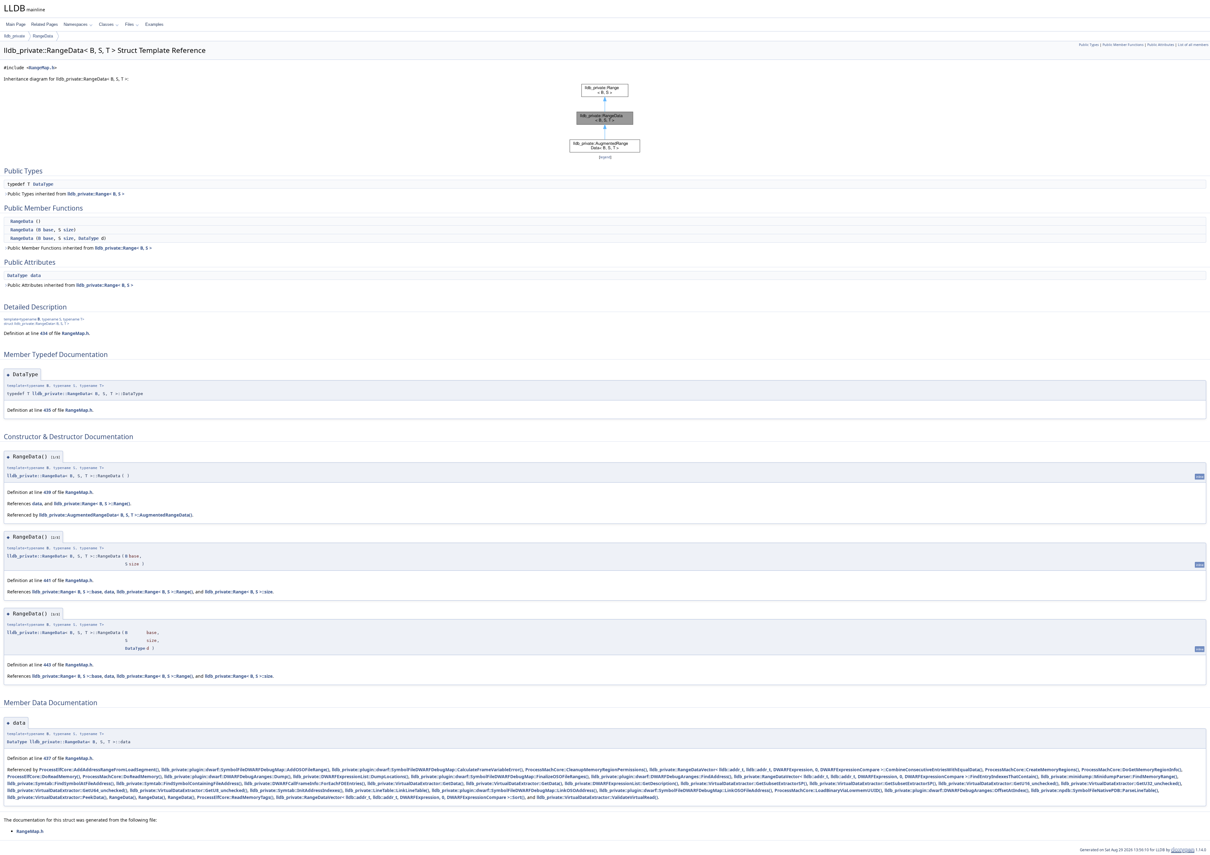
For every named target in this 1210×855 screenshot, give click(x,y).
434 (44, 333)
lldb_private (14, 36)
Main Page (16, 24)
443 (47, 665)
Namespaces (76, 24)
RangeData (43, 36)
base (48, 229)
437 (47, 758)
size (68, 229)
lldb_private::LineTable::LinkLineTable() (387, 790)
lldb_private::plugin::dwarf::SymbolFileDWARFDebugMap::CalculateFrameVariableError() (427, 770)
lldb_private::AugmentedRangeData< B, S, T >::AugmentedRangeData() (115, 515)
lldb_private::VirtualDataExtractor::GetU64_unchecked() (67, 790)
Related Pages (44, 24)
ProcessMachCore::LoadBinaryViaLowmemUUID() (828, 790)
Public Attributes (1160, 44)
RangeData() (122, 797)
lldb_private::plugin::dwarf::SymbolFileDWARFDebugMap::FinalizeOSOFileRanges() (500, 776)
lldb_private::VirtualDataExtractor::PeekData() (57, 797)
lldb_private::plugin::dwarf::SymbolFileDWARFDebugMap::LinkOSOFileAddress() (685, 790)
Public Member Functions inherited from (80, 248)
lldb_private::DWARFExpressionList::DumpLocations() (350, 776)
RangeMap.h (41, 67)
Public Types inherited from (66, 194)
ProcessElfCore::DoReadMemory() (43, 776)
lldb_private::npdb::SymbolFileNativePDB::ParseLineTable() (1094, 790)
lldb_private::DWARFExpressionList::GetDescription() (621, 783)
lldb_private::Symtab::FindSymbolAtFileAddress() (60, 783)
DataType (43, 184)
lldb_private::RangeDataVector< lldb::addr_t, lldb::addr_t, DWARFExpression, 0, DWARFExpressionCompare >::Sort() (400, 797)
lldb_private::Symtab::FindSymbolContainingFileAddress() (179, 783)
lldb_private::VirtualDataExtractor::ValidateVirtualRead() (597, 797)
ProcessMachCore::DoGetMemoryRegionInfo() (1131, 770)
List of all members (1193, 44)
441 (47, 580)
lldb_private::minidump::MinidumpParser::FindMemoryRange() (1109, 776)
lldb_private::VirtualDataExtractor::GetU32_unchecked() (1121, 783)
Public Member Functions (1123, 44)
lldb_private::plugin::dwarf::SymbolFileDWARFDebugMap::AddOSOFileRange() (245, 770)
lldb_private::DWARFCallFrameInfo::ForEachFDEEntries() (304, 783)
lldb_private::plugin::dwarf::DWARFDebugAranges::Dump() (227, 776)
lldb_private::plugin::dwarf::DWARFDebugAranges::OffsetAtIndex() (956, 790)
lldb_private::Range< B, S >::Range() (92, 504)
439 (47, 492)
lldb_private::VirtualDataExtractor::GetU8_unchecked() (188, 790)
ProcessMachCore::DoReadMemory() (122, 776)
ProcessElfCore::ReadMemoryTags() (235, 797)
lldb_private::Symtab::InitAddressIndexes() (296, 790)
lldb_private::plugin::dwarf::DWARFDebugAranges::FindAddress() (661, 776)
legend (605, 157)
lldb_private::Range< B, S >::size (239, 592)
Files (129, 24)
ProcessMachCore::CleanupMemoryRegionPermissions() (586, 770)
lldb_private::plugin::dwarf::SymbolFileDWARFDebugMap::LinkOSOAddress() (514, 790)
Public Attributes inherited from (70, 285)
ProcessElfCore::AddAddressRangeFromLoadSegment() (99, 770)
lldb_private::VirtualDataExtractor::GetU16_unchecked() (998, 783)
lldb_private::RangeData (61, 393)
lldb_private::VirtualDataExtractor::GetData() (415, 783)
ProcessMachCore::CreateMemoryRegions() (1032, 770)
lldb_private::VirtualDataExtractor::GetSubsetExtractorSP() (744, 783)
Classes (106, 24)
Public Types (1089, 44)
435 (47, 410)
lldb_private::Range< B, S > (95, 194)
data (36, 275)
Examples (154, 24)
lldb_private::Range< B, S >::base (67, 592)
